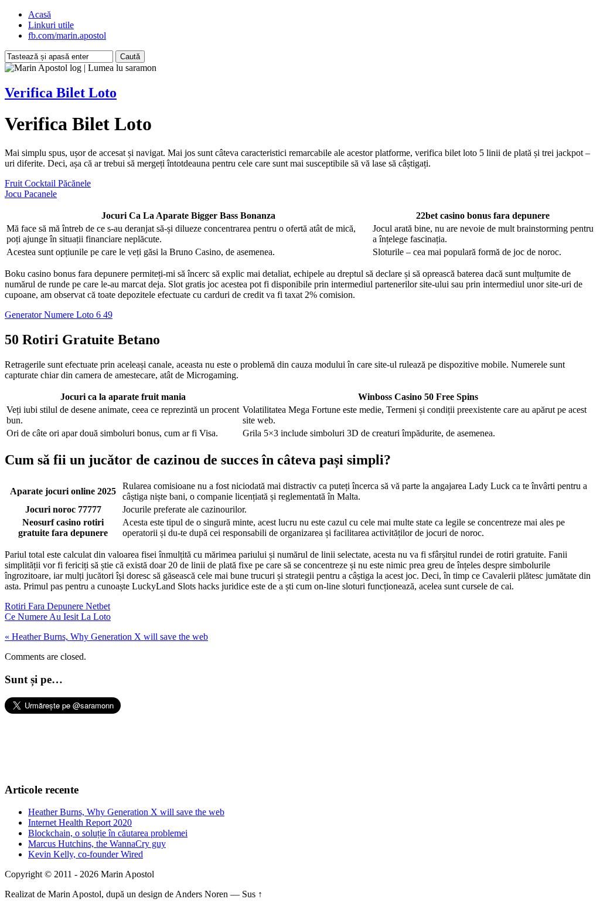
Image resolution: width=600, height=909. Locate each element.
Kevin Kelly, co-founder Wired (85, 854)
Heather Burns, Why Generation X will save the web (126, 812)
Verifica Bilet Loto (61, 92)
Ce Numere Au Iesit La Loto (58, 617)
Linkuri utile (51, 25)
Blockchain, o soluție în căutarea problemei (108, 833)
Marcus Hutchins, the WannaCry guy (97, 844)
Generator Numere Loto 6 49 (58, 315)
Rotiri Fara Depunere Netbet (57, 606)
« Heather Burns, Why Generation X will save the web (106, 637)
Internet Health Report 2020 (80, 822)
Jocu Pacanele (31, 194)
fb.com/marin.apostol (67, 35)
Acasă (39, 14)
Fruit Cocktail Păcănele (48, 183)
